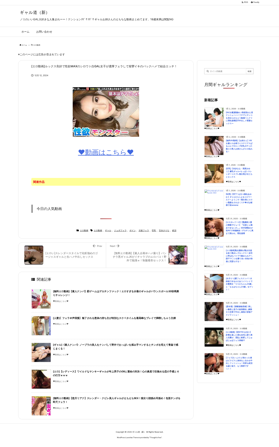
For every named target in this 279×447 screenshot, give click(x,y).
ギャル (108, 230)
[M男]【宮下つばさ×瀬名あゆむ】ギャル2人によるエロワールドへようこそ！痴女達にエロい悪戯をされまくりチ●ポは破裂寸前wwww (239, 199)
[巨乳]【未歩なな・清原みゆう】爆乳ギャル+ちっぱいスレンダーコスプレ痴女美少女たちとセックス (239, 172)
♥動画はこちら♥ (106, 152)
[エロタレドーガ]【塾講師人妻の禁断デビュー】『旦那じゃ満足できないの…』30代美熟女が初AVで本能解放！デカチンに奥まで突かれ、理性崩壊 (239, 227)
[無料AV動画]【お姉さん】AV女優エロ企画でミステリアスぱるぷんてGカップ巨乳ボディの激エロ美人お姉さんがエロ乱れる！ (239, 146)
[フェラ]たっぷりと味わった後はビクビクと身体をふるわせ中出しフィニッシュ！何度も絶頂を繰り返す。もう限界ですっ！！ (239, 363)
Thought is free (155, 437)
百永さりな (164, 230)
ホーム (24, 45)
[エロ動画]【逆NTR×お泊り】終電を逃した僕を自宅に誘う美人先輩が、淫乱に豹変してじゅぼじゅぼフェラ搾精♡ (239, 336)
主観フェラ (144, 230)
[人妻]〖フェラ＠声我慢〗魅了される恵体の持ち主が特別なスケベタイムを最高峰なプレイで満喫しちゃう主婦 (114, 318)
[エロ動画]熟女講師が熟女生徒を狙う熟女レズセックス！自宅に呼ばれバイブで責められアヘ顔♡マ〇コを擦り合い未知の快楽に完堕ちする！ (239, 256)
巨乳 (154, 230)
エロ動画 (36, 45)
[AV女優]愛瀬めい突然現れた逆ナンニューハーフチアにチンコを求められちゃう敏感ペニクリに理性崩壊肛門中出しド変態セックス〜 (239, 118)
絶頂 (174, 230)
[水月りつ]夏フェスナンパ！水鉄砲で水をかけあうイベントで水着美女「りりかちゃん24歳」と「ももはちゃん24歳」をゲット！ (239, 284)
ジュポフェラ (120, 230)
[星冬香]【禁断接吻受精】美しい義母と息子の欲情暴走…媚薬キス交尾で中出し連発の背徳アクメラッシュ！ (239, 310)
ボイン (132, 230)
